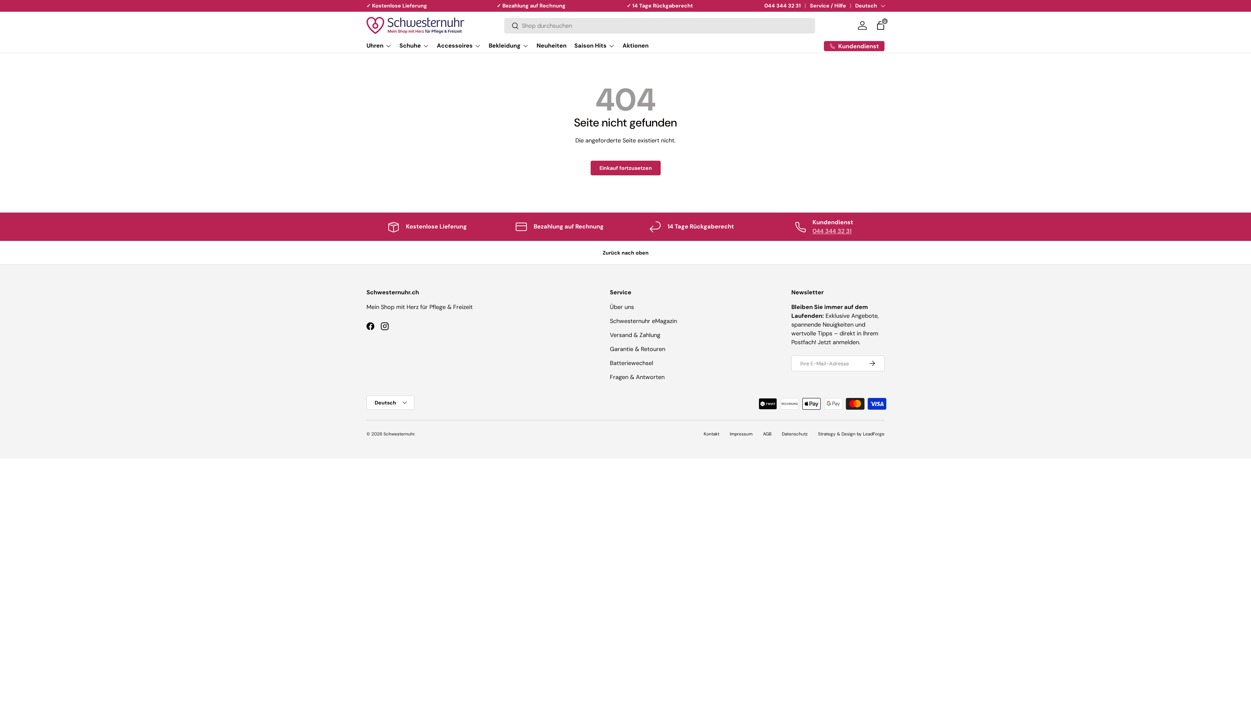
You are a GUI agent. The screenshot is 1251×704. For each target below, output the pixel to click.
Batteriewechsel (631, 363)
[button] (880, 25)
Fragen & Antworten (637, 377)
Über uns (622, 307)
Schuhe (410, 46)
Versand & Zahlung (635, 335)
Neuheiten (552, 46)
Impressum (741, 434)
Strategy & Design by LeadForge (851, 434)
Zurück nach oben (626, 252)
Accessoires (455, 46)
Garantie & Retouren (637, 349)
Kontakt (711, 434)
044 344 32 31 (782, 5)
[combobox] (659, 26)
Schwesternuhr (398, 434)
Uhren (375, 46)
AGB (767, 434)
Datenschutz (795, 434)
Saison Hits (590, 46)
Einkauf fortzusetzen (625, 168)
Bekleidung (505, 46)
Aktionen (636, 46)
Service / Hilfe (828, 5)
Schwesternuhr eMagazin (643, 321)
